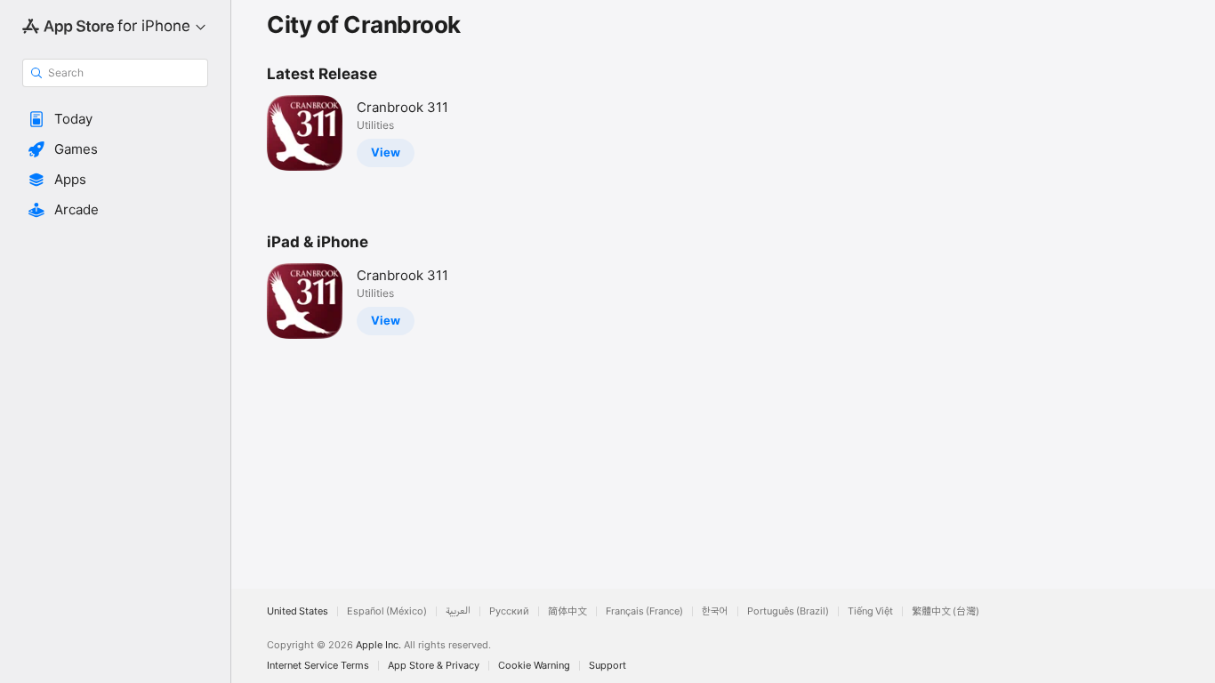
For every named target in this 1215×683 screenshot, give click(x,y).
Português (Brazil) (788, 611)
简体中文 (567, 611)
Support (607, 666)
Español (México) (387, 611)
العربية (458, 611)
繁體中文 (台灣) (945, 611)
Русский (509, 611)
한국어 (715, 611)
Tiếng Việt (870, 611)
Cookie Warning (534, 666)
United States (297, 611)
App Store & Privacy (433, 666)
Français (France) (644, 611)
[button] (115, 119)
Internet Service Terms (318, 666)
